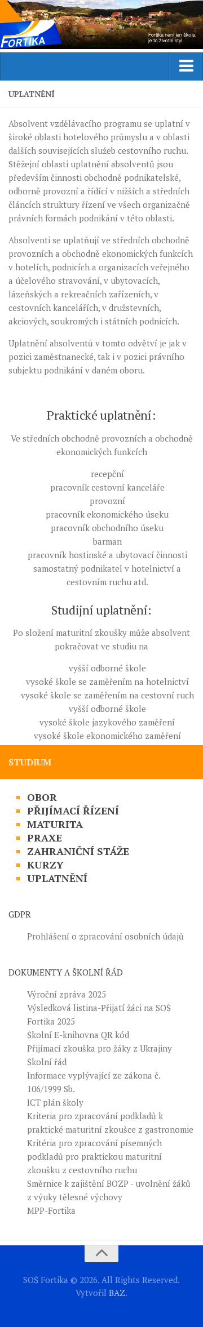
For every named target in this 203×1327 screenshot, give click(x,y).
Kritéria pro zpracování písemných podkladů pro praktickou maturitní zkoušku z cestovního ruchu (94, 1156)
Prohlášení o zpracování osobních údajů (105, 936)
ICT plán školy (55, 1102)
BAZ (117, 1292)
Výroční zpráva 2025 (66, 994)
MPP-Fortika (51, 1210)
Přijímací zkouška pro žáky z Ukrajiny (99, 1048)
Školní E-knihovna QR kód (78, 1034)
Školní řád (47, 1061)
